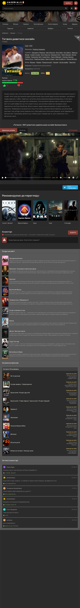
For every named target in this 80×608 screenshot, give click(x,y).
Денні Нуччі (29, 59)
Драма (38, 62)
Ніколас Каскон (67, 57)
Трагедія (72, 62)
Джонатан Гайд (36, 57)
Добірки (50, 28)
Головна (5, 24)
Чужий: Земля (10, 473)
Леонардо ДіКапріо (38, 53)
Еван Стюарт (50, 59)
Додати (73, 232)
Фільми (15, 24)
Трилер (55, 62)
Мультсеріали (53, 24)
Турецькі (10, 28)
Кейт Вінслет (50, 53)
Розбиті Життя (10, 505)
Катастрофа (63, 62)
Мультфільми (38, 24)
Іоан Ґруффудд (60, 59)
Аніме (65, 24)
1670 (6, 515)
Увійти (68, 3)
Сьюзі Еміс (46, 57)
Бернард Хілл (55, 55)
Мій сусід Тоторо (11, 526)
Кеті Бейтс (67, 53)
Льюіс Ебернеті (56, 57)
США (26, 46)
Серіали (26, 24)
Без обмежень (10, 483)
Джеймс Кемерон (39, 49)
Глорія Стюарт (35, 55)
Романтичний (47, 62)
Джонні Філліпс (71, 59)
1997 (30, 46)
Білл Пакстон (45, 55)
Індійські (31, 28)
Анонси (70, 28)
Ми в (72, 187)
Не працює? (73, 130)
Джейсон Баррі (39, 59)
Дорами (75, 24)
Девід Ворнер (66, 55)
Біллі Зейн (59, 53)
